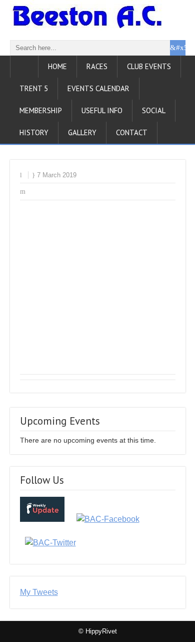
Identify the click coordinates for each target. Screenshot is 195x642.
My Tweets (39, 592)
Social (154, 110)
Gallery (82, 132)
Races (97, 66)
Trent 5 (34, 88)
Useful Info (102, 110)
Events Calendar (99, 88)
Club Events (149, 66)
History (34, 132)
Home (57, 66)
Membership (41, 110)
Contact (132, 132)
